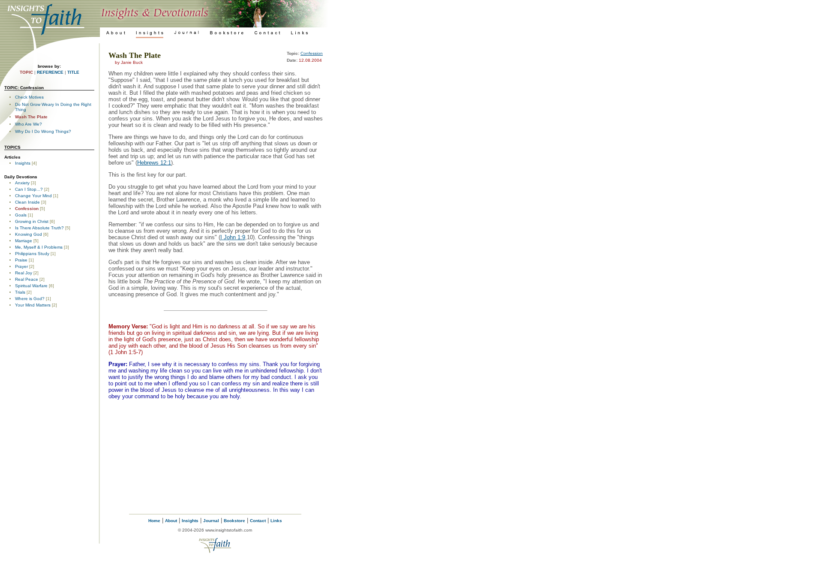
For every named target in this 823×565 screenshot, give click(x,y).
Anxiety (22, 182)
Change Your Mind (33, 195)
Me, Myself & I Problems (39, 247)
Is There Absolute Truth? (39, 227)
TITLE (73, 72)
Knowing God (28, 234)
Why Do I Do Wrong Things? (43, 131)
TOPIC (26, 72)
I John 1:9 (232, 237)
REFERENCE (50, 72)
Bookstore (234, 520)
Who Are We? (28, 124)
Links (276, 520)
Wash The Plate (31, 116)
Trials (20, 292)
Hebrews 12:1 (154, 162)
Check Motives (29, 97)
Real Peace (26, 279)
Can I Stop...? (29, 189)
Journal (211, 520)
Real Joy (23, 272)
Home (154, 520)
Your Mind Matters (33, 305)
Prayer (21, 266)
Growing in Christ (31, 221)
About (171, 520)
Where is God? (30, 298)
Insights (22, 163)
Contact (258, 520)
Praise (21, 260)
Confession (27, 208)
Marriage (23, 240)
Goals (21, 215)
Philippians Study (32, 253)
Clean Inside (27, 202)
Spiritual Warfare (31, 285)
